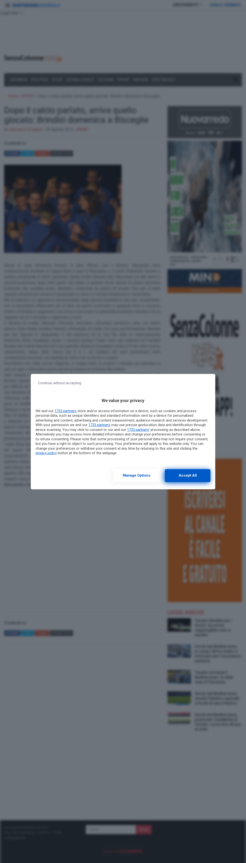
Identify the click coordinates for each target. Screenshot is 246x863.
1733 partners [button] (65, 411)
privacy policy (46, 453)
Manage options (136, 475)
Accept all (188, 475)
